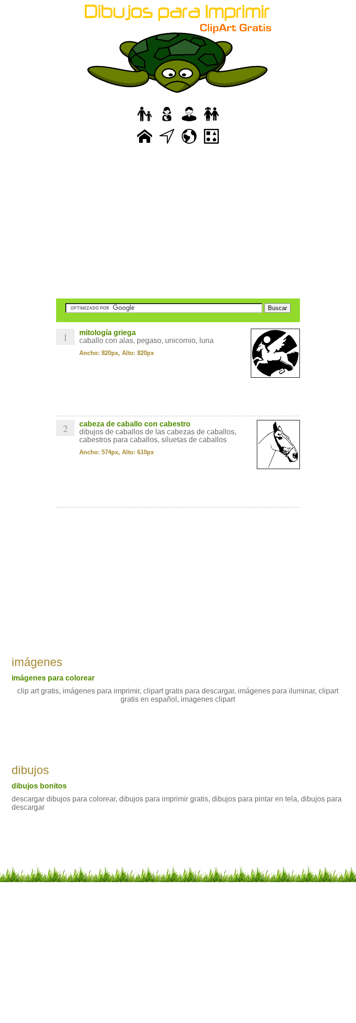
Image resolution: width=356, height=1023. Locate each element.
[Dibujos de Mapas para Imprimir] (189, 144)
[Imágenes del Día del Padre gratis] (144, 122)
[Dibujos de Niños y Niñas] (211, 122)
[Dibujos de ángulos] (167, 144)
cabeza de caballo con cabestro (135, 424)
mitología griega (107, 333)
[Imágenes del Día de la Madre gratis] (167, 122)
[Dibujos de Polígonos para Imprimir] (211, 144)
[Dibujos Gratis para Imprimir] (144, 144)
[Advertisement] (178, 222)
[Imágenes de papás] (189, 122)
